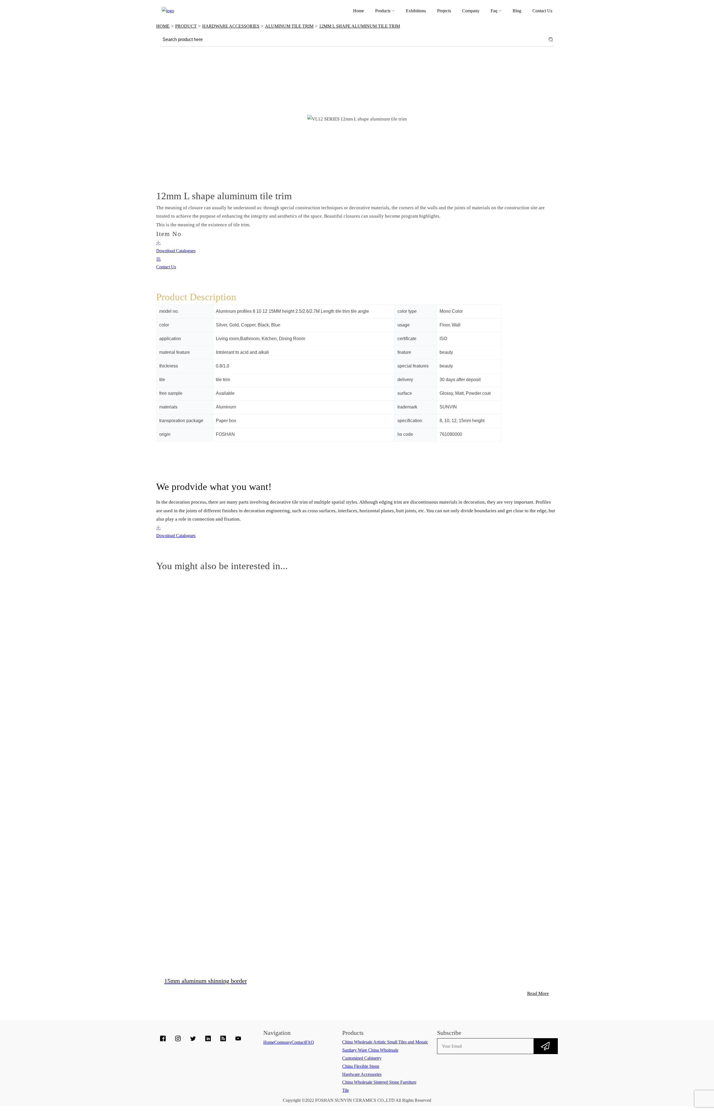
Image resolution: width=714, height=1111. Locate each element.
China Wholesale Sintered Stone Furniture (379, 1082)
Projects (444, 10)
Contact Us (542, 10)
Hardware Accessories (230, 26)
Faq (494, 10)
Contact (298, 1042)
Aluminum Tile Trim (289, 26)
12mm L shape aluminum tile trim (359, 26)
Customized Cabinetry (362, 1058)
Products (382, 10)
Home (358, 10)
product (186, 26)
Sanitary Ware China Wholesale (370, 1050)
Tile (345, 1090)
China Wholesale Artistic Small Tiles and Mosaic (385, 1042)
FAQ (309, 1042)
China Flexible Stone (360, 1066)
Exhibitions (416, 10)
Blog (517, 10)
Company (470, 10)
